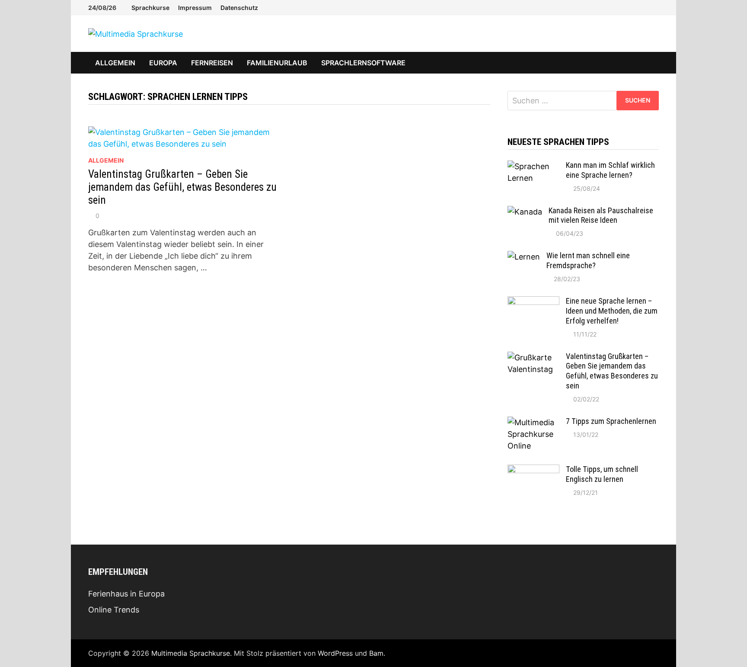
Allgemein (115, 62)
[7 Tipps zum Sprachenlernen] (533, 422)
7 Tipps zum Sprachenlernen (611, 421)
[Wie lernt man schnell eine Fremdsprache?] (524, 256)
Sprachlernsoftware (363, 62)
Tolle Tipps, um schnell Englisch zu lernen (602, 474)
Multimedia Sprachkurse (190, 653)
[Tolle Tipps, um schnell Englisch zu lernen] (533, 470)
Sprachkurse (150, 7)
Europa (163, 62)
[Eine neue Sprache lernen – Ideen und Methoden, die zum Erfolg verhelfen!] (533, 302)
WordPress (335, 653)
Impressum (195, 7)
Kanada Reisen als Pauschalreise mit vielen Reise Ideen (601, 215)
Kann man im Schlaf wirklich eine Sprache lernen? (610, 170)
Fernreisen (212, 62)
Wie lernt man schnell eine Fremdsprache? (588, 260)
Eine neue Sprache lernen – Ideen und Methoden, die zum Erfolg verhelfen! (612, 310)
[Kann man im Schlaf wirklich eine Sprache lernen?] (533, 166)
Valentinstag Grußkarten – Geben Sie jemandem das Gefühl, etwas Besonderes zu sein (182, 187)
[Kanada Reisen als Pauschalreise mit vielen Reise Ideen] (525, 211)
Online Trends (113, 609)
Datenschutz (239, 7)
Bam (376, 653)
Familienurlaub (277, 62)
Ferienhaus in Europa (126, 593)
